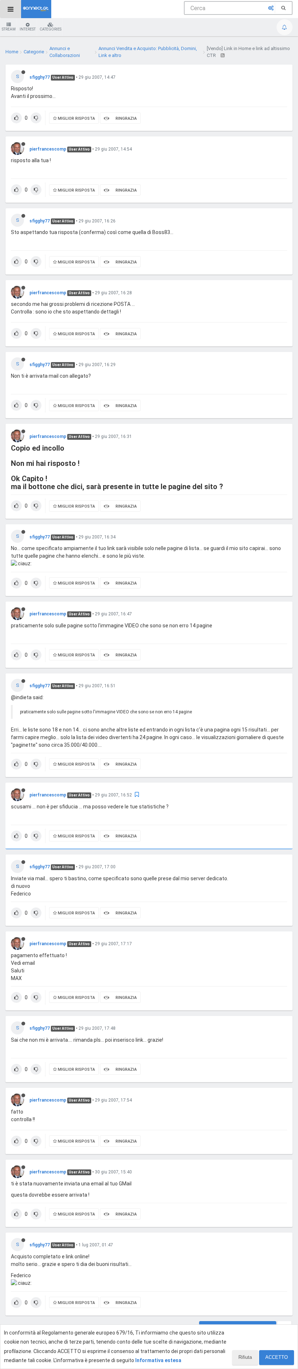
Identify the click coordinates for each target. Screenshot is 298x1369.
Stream (9, 29)
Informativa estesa (158, 1360)
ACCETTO (276, 1357)
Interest (28, 29)
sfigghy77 (39, 77)
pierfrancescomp (47, 149)
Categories (50, 29)
